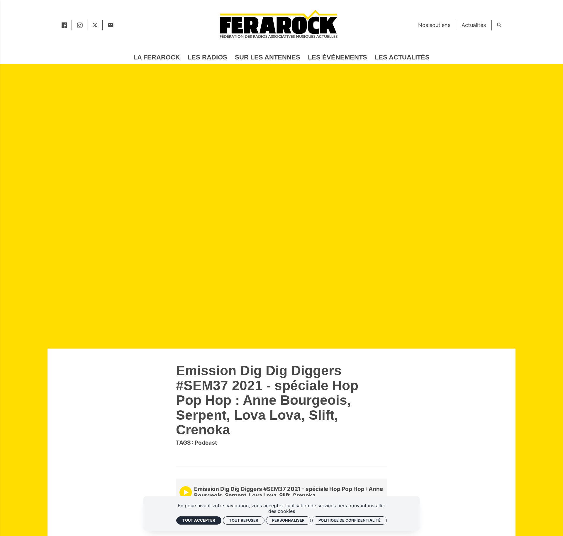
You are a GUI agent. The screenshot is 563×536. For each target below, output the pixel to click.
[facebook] (64, 25)
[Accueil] (278, 24)
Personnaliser (288, 520)
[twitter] (95, 25)
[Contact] (110, 25)
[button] (185, 492)
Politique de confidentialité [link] (349, 520)
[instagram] (79, 25)
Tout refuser (243, 520)
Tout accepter (198, 520)
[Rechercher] (499, 25)
